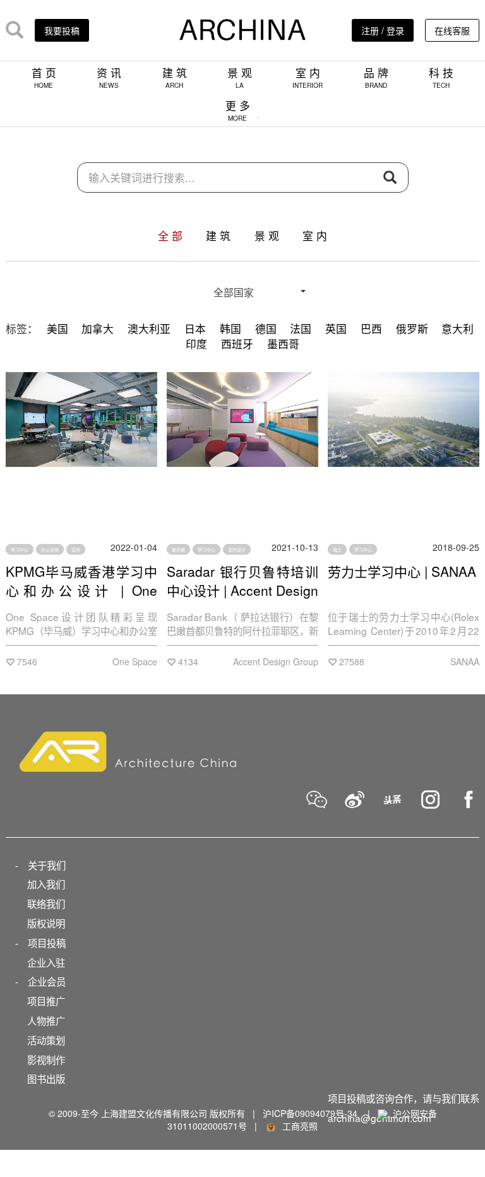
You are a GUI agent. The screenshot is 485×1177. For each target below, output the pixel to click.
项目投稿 (47, 943)
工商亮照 (297, 1126)
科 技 (441, 77)
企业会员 (47, 981)
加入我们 (46, 884)
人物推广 (46, 1020)
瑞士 (337, 549)
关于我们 (47, 865)
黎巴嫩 (178, 549)
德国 (266, 328)
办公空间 (50, 549)
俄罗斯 (412, 328)
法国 (300, 328)
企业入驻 (46, 962)
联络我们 (46, 903)
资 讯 (109, 77)
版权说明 (46, 923)
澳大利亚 (149, 328)
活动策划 (46, 1040)
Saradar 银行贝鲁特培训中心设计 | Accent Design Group (242, 590)
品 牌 (376, 77)
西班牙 (237, 343)
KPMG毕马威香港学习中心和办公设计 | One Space (81, 590)
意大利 (457, 328)
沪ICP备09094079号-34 (310, 1113)
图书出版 (46, 1078)
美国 (57, 328)
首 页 (44, 77)
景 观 (239, 77)
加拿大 (97, 328)
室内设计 (237, 549)
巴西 (371, 328)
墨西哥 (283, 343)
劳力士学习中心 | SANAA (402, 571)
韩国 (230, 328)
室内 (75, 549)
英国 (336, 328)
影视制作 (46, 1059)
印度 (196, 343)
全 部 (170, 235)
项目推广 (46, 1001)
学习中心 (19, 549)
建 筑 (174, 77)
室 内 (307, 77)
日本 (195, 328)
